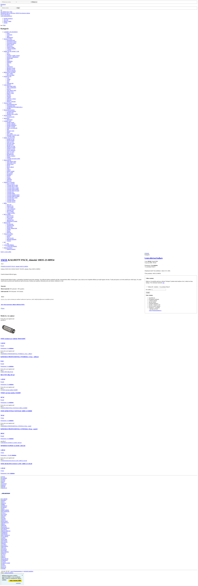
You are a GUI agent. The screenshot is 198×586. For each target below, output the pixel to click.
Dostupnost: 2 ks (7, 384)
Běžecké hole (7, 222)
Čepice (8, 176)
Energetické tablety (11, 43)
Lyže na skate (10, 207)
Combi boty (10, 218)
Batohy (8, 236)
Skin (8, 129)
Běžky (5, 203)
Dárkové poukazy (8, 247)
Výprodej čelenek (11, 200)
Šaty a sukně (10, 172)
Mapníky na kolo (11, 68)
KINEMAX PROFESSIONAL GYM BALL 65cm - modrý (19, 429)
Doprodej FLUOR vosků (13, 135)
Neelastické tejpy (11, 105)
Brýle (8, 59)
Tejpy (8, 65)
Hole (8, 82)
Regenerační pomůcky (9, 110)
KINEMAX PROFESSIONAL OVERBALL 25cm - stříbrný (20, 357)
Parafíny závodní (11, 126)
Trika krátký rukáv (11, 86)
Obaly (8, 80)
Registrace (3, 4)
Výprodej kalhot (11, 193)
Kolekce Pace (4, 299)
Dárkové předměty (11, 71)
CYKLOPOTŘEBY (9, 245)
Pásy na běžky (10, 211)
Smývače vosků (11, 143)
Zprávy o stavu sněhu (6, 251)
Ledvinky (9, 235)
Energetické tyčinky (12, 41)
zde (163, 282)
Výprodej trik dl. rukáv (12, 185)
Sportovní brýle (7, 115)
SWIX (4, 260)
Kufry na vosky (10, 151)
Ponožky (9, 96)
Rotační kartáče (10, 140)
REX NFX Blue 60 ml (7, 375)
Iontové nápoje (10, 44)
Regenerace (10, 45)
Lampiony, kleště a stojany (13, 55)
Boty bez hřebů (10, 75)
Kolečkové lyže (7, 76)
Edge (8, 36)
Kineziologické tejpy (12, 104)
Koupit (2, 345)
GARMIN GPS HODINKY (11, 32)
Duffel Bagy (10, 66)
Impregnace (6, 118)
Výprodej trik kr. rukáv (12, 186)
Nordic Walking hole (12, 228)
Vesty (8, 168)
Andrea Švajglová (8, 572)
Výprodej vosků (11, 136)
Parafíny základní (11, 123)
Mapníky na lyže (11, 69)
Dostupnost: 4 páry (8, 473)
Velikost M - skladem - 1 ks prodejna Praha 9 (159, 287)
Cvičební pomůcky (11, 111)
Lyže (8, 78)
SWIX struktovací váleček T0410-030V (13, 338)
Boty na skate (10, 217)
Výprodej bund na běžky (13, 189)
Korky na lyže (10, 142)
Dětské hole (10, 227)
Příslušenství (10, 37)
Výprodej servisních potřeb (13, 158)
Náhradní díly (10, 83)
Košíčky (9, 229)
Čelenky (9, 97)
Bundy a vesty (10, 93)
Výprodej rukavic (11, 201)
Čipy (8, 52)
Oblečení (9, 62)
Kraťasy (9, 89)
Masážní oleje (10, 112)
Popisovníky (10, 58)
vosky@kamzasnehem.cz (155, 310)
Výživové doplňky (11, 48)
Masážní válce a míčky (12, 114)
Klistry (8, 132)
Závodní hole (10, 224)
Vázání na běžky (11, 213)
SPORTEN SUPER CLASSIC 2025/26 (13, 446)
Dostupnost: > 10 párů (8, 455)
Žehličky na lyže (11, 149)
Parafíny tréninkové (11, 125)
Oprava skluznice (11, 150)
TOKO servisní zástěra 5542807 (11, 393)
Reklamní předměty (11, 239)
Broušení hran (10, 154)
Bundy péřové (10, 167)
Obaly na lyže (10, 238)
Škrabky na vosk (11, 146)
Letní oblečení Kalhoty (154, 258)
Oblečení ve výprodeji (9, 182)
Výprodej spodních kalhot (13, 195)
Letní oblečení (7, 84)
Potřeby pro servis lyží (9, 137)
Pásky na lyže (10, 153)
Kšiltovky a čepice (11, 98)
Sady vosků (10, 133)
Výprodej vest (10, 192)
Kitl (5, 242)
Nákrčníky (9, 179)
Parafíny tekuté (10, 122)
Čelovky (9, 240)
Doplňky (9, 108)
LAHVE (9, 50)
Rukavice (9, 100)
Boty (8, 64)
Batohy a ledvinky (11, 101)
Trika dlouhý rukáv (11, 90)
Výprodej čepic (10, 199)
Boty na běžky (7, 214)
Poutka (8, 231)
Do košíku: (148, 289)
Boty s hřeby (10, 73)
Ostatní (8, 157)
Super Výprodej (11, 183)
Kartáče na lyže (10, 139)
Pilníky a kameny (11, 156)
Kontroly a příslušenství (12, 57)
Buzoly (8, 54)
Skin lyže (9, 204)
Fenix (8, 33)
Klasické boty (10, 215)
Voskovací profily (11, 147)
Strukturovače (10, 144)
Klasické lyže (10, 206)
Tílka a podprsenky (11, 87)
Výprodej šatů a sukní (12, 197)
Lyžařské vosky (7, 121)
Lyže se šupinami (11, 208)
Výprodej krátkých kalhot (13, 196)
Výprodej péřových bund (13, 190)
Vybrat (2, 418)
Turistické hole (10, 225)
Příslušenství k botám (12, 221)
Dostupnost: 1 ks (7, 348)
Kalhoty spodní (10, 171)
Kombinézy (10, 174)
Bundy (8, 165)
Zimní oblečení (7, 160)
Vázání (8, 79)
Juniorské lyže (10, 210)
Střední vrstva (10, 91)
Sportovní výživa (8, 39)
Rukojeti (9, 232)
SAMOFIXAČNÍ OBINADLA (15, 107)
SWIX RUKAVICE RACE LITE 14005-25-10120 (16, 464)
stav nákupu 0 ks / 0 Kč (6, 11)
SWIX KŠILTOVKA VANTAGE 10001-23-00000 (16, 411)
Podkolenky (10, 61)
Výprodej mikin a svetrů (13, 188)
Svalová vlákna (10, 47)
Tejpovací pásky (8, 103)
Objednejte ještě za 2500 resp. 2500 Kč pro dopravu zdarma (15, 13)
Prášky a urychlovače (12, 128)
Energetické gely (11, 40)
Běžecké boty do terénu (9, 72)
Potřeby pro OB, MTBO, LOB (11, 51)
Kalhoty (9, 94)
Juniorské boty (10, 220)
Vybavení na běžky (8, 234)
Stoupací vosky (10, 130)
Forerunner (9, 34)
